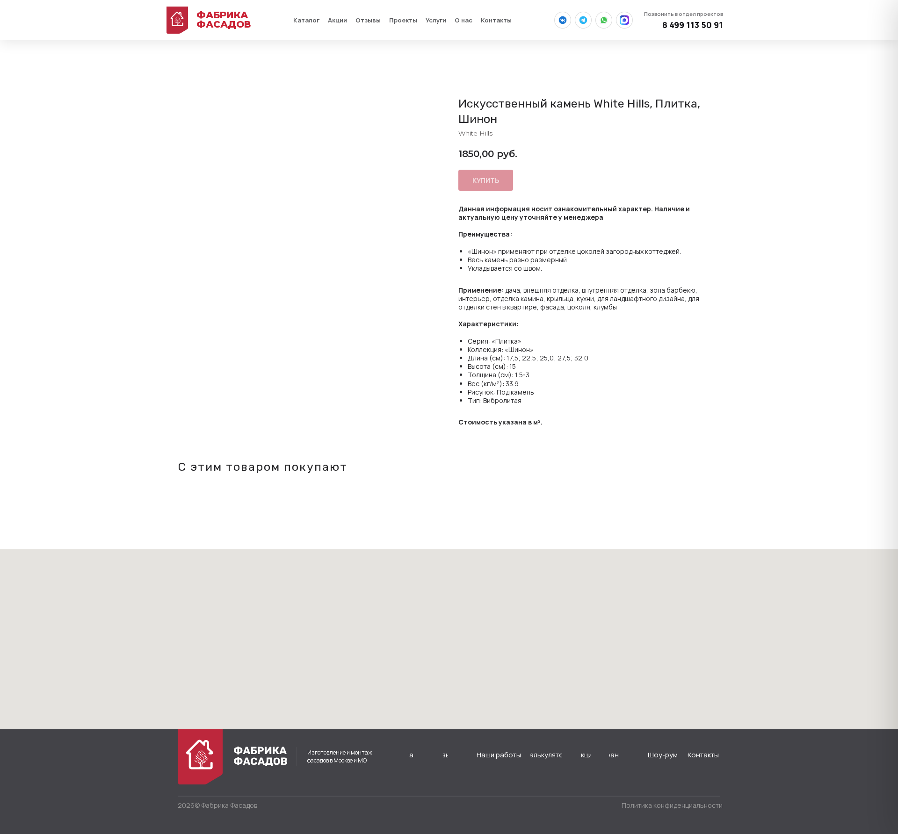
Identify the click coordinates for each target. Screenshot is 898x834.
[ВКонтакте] (562, 20)
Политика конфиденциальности (672, 805)
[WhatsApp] (603, 20)
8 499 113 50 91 (683, 20)
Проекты (403, 20)
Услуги (436, 20)
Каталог (306, 20)
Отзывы (368, 20)
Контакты (496, 20)
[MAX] (624, 20)
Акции (337, 20)
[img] (200, 756)
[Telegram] (583, 20)
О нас (463, 20)
